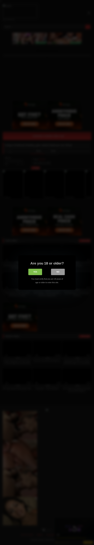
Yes (35, 272)
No (58, 272)
